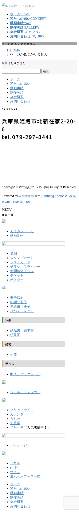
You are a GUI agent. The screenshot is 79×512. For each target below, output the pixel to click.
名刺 (13, 253)
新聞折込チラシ (22, 271)
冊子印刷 (17, 297)
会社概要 (17, 97)
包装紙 (15, 423)
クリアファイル (22, 410)
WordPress (26, 196)
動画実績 (17, 88)
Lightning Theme (52, 196)
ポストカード (20, 262)
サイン (15, 472)
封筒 (13, 354)
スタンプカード (22, 258)
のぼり (15, 467)
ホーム (15, 79)
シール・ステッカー (25, 392)
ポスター (17, 280)
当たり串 (17, 427)
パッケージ (18, 445)
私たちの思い (20, 83)
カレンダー (18, 414)
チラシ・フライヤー (25, 266)
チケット (17, 275)
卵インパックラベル (25, 374)
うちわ (15, 418)
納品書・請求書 (22, 330)
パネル (15, 463)
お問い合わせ (20, 101)
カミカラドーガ (22, 231)
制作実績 (17, 92)
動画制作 (17, 235)
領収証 (15, 335)
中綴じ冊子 (18, 302)
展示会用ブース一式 (25, 476)
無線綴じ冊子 (20, 306)
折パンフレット (22, 311)
